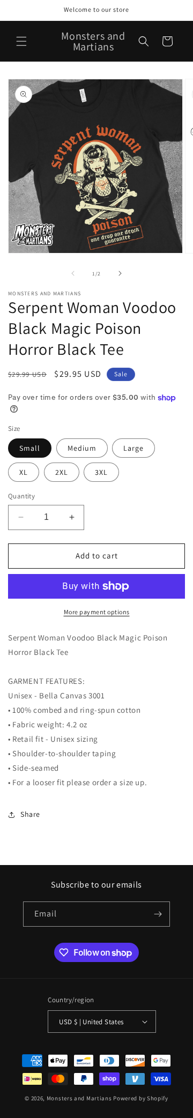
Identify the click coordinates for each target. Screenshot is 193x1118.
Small (29, 448)
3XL (101, 472)
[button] (21, 41)
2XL (61, 472)
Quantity (21, 496)
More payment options (97, 612)
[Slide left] (73, 273)
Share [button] (30, 814)
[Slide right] (120, 273)
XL (23, 472)
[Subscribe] (157, 914)
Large (133, 448)
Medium (82, 448)
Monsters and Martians (79, 1098)
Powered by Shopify (140, 1098)
